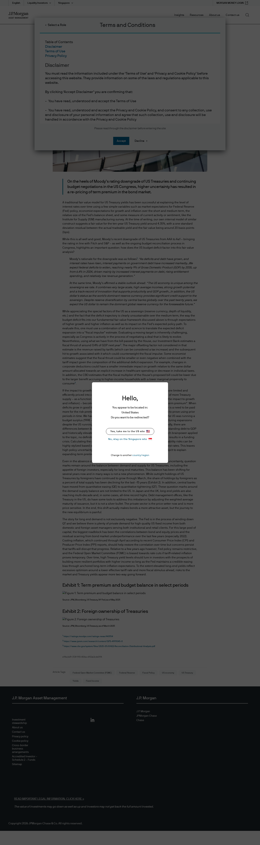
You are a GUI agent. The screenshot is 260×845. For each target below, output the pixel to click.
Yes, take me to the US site (127, 431)
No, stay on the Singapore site (127, 439)
